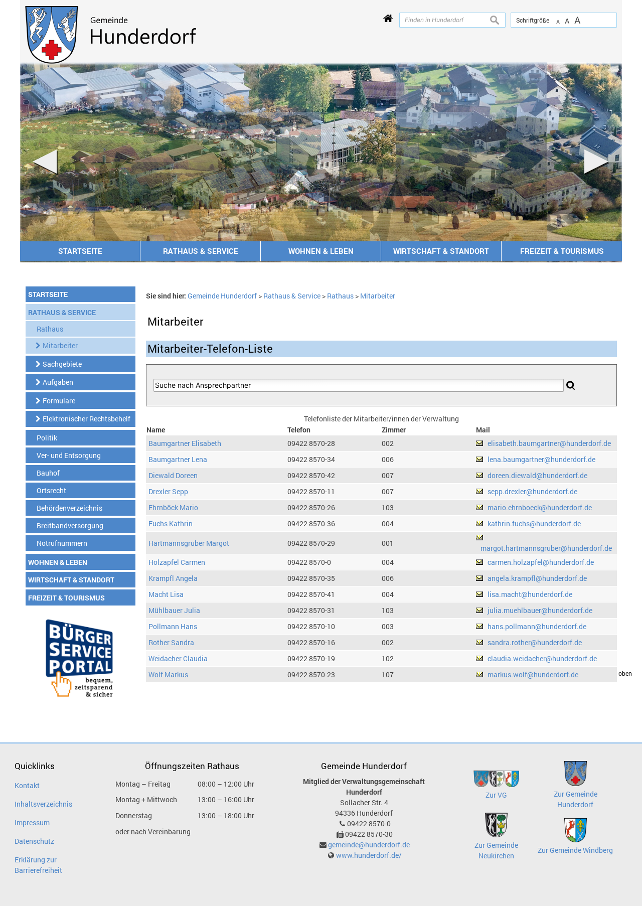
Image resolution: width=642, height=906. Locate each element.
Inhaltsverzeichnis (43, 804)
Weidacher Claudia (178, 658)
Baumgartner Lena (177, 459)
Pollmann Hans (172, 626)
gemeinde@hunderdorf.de (369, 844)
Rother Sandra (171, 642)
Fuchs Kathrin (170, 523)
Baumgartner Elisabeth (184, 443)
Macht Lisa (166, 594)
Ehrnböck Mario (173, 507)
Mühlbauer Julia (174, 610)
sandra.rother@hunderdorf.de (535, 642)
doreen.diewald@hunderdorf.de (537, 475)
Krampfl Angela (173, 578)
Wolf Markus (168, 674)
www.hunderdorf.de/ (369, 855)
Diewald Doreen (173, 475)
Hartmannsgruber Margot (188, 543)
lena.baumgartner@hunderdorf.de (541, 459)
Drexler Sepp (168, 491)
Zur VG (496, 795)
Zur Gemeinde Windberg (575, 850)
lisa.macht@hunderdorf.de (530, 594)
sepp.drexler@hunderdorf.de (532, 491)
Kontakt (27, 785)
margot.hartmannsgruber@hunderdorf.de (546, 548)
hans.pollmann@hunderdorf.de (537, 626)
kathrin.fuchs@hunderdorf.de (534, 523)
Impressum (32, 822)
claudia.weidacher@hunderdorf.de (542, 658)
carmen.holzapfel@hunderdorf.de (541, 562)
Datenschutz (34, 841)
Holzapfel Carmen (176, 562)
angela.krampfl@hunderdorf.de (537, 578)
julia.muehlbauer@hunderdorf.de (540, 610)
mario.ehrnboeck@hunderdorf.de (540, 507)
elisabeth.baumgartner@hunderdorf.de (549, 443)
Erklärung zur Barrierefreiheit (38, 865)
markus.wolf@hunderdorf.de (533, 674)
